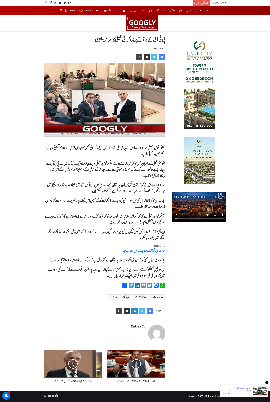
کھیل (157, 10)
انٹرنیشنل (172, 10)
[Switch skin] (65, 10)
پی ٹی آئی (125, 297)
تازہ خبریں (198, 10)
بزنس (142, 10)
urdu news (156, 297)
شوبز (164, 10)
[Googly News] (135, 23)
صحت (116, 10)
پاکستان (180, 10)
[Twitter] (64, 3)
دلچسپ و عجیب (133, 10)
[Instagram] (55, 3)
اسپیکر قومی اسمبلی (139, 297)
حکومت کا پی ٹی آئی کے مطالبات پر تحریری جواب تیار (144, 250)
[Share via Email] (147, 57)
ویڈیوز (124, 10)
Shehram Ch (138, 327)
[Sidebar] (46, 3)
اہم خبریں (189, 10)
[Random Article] (50, 3)
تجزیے (150, 10)
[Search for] (61, 10)
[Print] (139, 57)
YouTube (94, 10)
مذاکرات (113, 297)
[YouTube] (60, 3)
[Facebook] (69, 3)
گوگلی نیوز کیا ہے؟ (107, 10)
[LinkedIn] (134, 311)
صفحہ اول (207, 10)
